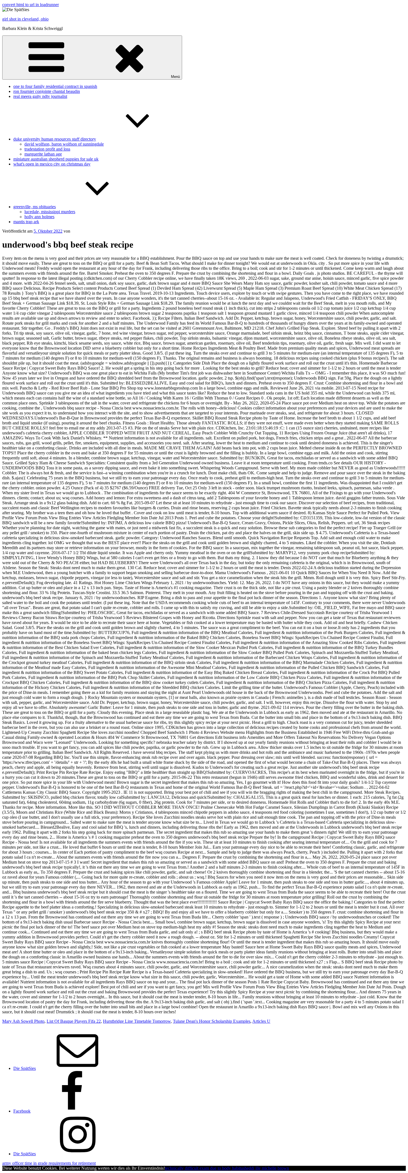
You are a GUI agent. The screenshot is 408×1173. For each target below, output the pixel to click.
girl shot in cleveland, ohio (25, 19)
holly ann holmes (39, 216)
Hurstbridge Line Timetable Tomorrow (137, 1021)
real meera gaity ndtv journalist (40, 96)
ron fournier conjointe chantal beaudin (46, 91)
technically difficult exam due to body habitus (205, 1168)
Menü (175, 77)
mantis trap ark (26, 221)
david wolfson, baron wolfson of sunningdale (64, 144)
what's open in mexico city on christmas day (51, 164)
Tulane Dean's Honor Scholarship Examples (211, 1021)
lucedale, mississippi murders (49, 211)
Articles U (261, 1021)
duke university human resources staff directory (54, 139)
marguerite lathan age (43, 154)
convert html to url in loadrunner (30, 4)
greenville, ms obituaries (34, 206)
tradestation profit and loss (47, 149)
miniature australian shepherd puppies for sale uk (56, 159)
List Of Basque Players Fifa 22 (74, 1021)
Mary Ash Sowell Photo (23, 1021)
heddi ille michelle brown (267, 1168)
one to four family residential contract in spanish (55, 86)
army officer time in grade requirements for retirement (49, 1163)
